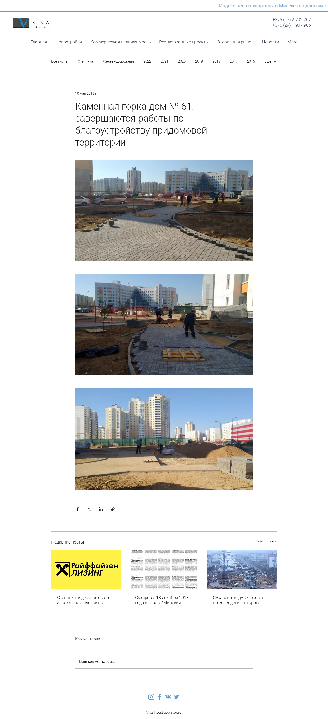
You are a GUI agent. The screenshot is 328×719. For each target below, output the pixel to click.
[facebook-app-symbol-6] (160, 697)
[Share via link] (112, 509)
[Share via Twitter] (89, 509)
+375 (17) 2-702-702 (292, 19)
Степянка (85, 61)
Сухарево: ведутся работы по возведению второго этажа (239, 600)
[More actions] (250, 93)
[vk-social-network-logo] (168, 697)
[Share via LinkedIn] (101, 509)
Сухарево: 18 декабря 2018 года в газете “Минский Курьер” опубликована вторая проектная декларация (162, 600)
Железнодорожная (118, 61)
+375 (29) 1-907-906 (292, 25)
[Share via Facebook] (77, 509)
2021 (164, 61)
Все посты (59, 61)
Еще (267, 61)
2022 (147, 61)
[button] (120, 42)
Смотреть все (266, 541)
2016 (251, 61)
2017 (233, 61)
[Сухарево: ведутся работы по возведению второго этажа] (242, 569)
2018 (216, 61)
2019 (199, 61)
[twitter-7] (177, 697)
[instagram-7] (151, 697)
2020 (182, 61)
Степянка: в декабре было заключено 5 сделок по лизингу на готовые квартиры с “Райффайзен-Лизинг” (83, 600)
